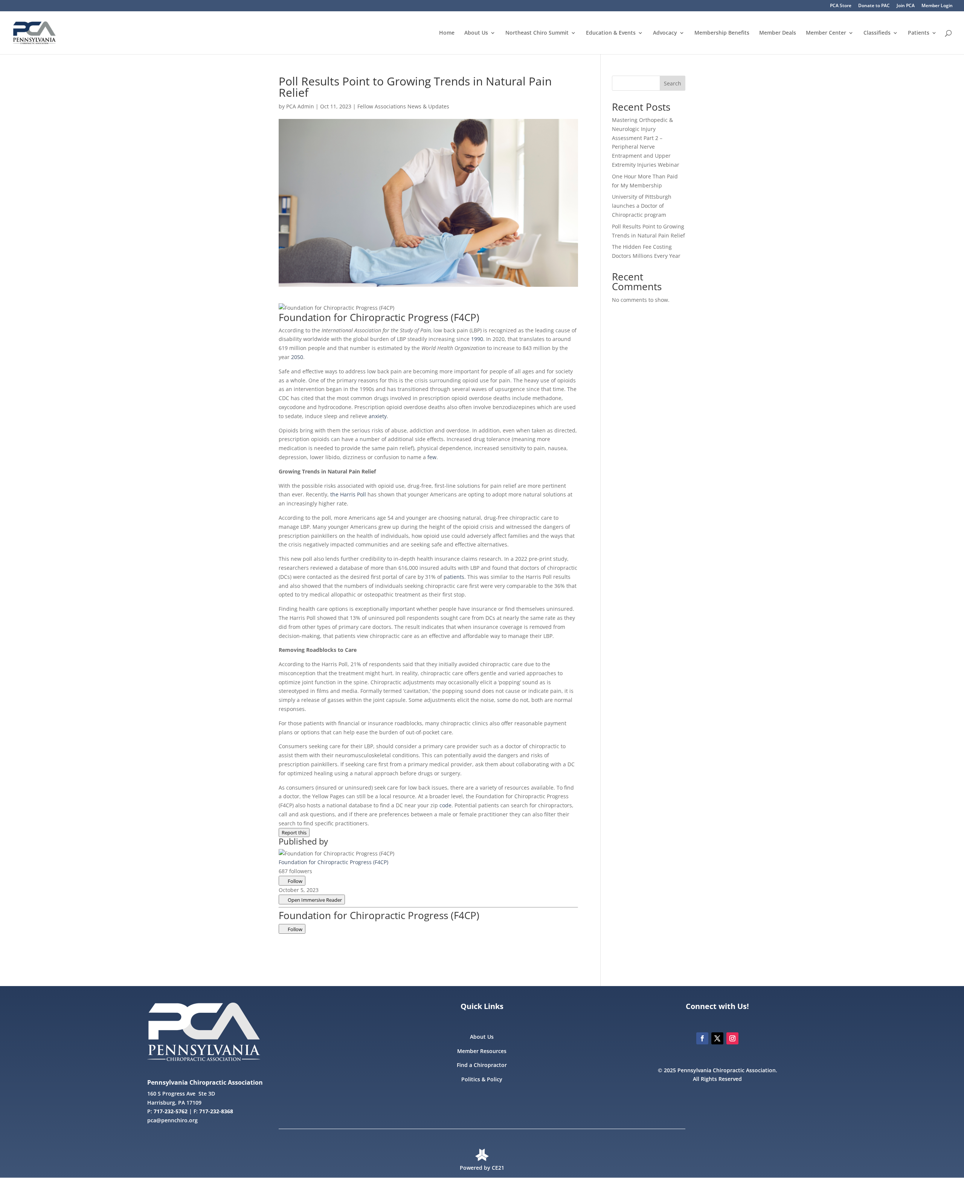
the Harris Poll (348, 494)
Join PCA (906, 6)
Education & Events (611, 33)
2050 (297, 357)
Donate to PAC (874, 6)
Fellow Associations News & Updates (403, 106)
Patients (918, 33)
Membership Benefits (721, 33)
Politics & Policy (481, 1079)
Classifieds (877, 33)
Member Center (826, 33)
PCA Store (840, 6)
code (445, 805)
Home (447, 33)
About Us (476, 33)
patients (454, 576)
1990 (477, 338)
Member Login (937, 6)
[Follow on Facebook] (702, 1038)
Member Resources (481, 1051)
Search (672, 83)
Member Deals (777, 33)
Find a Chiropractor (482, 1064)
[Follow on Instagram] (732, 1038)
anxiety (378, 416)
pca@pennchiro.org (172, 1120)
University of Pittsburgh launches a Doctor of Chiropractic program (641, 205)
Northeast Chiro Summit (537, 33)
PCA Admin (300, 106)
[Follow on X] (717, 1038)
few (431, 457)
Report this (294, 832)
